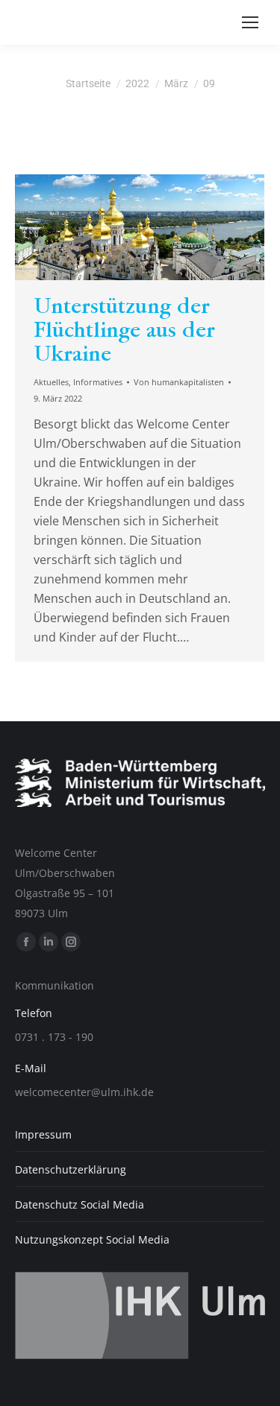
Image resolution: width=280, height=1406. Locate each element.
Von (179, 381)
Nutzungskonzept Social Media (92, 1239)
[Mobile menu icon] (250, 22)
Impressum (43, 1134)
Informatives (97, 381)
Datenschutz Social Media (79, 1204)
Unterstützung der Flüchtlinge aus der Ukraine (124, 330)
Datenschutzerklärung (70, 1169)
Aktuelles (51, 381)
